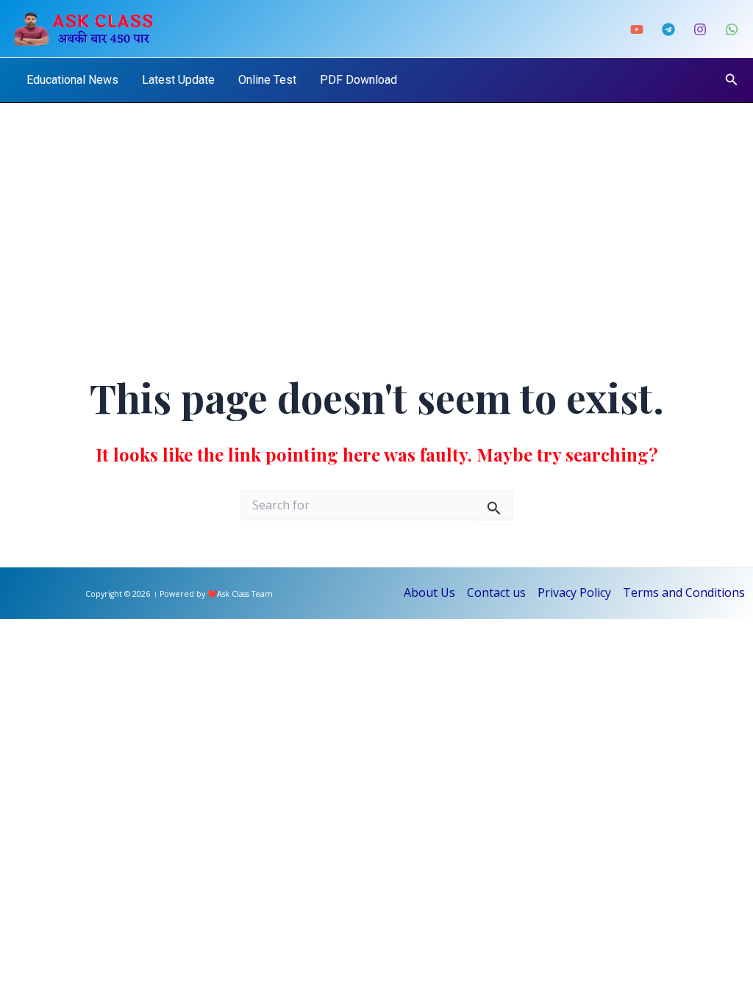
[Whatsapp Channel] (731, 29)
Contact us (496, 592)
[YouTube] (636, 29)
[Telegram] (668, 29)
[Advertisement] (376, 213)
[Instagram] (700, 29)
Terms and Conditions (684, 592)
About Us (429, 592)
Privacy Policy (574, 592)
